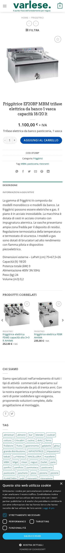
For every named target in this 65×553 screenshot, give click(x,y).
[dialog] (32, 516)
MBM (23, 163)
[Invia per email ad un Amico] (35, 171)
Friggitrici (37, 17)
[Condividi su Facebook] (23, 171)
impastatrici (53, 451)
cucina (31, 440)
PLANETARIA (10, 478)
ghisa (57, 445)
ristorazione (46, 478)
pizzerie (54, 472)
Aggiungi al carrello (41, 140)
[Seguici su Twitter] (12, 414)
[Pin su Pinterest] (42, 171)
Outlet (44, 462)
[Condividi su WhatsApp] (17, 171)
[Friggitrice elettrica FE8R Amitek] (48, 314)
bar (30, 434)
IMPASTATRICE (36, 451)
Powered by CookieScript (32, 549)
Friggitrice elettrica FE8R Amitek (48, 336)
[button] (32, 545)
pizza (33, 472)
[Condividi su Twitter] (29, 171)
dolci (39, 440)
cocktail (51, 434)
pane (53, 462)
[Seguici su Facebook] (6, 414)
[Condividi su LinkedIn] (48, 171)
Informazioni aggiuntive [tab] (18, 192)
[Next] (62, 327)
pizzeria (43, 472)
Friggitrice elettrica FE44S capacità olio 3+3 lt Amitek (16, 337)
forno (48, 440)
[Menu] (5, 6)
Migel (15, 462)
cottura (7, 440)
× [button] (61, 483)
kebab (7, 456)
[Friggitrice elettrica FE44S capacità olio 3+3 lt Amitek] (17, 314)
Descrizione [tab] (10, 185)
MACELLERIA (34, 456)
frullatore (8, 445)
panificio (18, 467)
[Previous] (2, 327)
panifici (7, 467)
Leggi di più (48, 508)
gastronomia (32, 445)
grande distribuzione (14, 451)
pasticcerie (9, 472)
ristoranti (44, 163)
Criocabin (19, 440)
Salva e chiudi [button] (32, 536)
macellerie (49, 456)
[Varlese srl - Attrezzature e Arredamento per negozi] (32, 6)
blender (40, 434)
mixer (24, 462)
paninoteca (32, 467)
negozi (34, 462)
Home (24, 17)
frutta (19, 445)
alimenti (21, 434)
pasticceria (32, 163)
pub (22, 478)
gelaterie (46, 445)
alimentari (9, 434)
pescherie (23, 472)
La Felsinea (19, 456)
